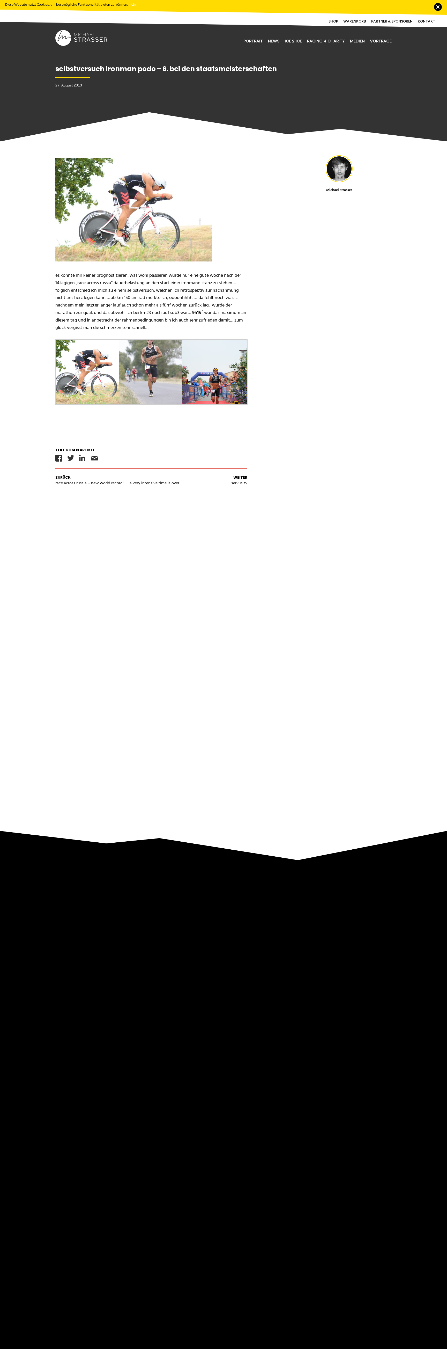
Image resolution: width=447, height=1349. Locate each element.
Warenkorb (354, 21)
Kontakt (426, 21)
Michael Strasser (339, 190)
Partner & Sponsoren (392, 21)
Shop (333, 21)
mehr (133, 5)
